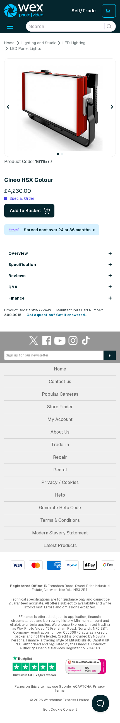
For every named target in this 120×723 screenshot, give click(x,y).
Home (60, 369)
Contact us (60, 381)
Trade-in (60, 444)
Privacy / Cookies (60, 482)
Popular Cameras (60, 394)
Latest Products (60, 545)
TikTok (86, 340)
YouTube (60, 340)
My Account (60, 419)
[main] (60, 179)
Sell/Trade (83, 10)
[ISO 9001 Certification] (85, 667)
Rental (60, 469)
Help (60, 495)
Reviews (17, 276)
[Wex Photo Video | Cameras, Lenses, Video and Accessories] (23, 11)
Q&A (12, 287)
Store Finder (60, 406)
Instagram (73, 340)
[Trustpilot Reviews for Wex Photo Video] (34, 666)
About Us (60, 432)
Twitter (34, 340)
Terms (59, 690)
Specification (22, 264)
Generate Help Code (60, 507)
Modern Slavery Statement (60, 533)
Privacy (99, 687)
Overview (18, 253)
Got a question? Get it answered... (57, 315)
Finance (16, 298)
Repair (60, 457)
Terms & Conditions (60, 520)
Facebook (47, 340)
